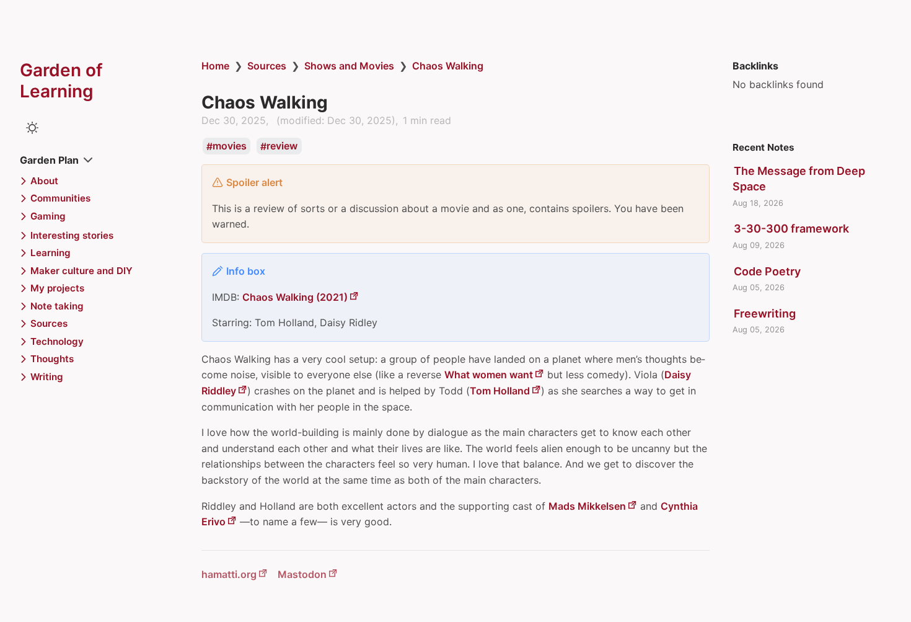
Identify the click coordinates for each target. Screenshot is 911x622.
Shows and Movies (349, 66)
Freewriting (765, 313)
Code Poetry (767, 271)
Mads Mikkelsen (587, 506)
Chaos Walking (447, 66)
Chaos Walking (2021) (295, 297)
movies (230, 146)
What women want (488, 374)
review (281, 146)
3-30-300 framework (791, 228)
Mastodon (302, 574)
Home (215, 66)
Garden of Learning (61, 81)
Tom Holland (500, 390)
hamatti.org (229, 574)
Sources (266, 66)
